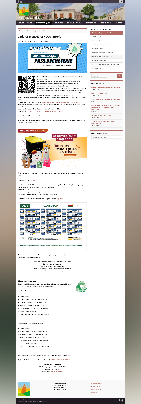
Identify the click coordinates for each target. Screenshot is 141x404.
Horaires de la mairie (96, 383)
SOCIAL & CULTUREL (75, 23)
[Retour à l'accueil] (70, 11)
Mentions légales (95, 389)
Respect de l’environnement (100, 60)
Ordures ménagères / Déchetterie (102, 56)
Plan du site (93, 392)
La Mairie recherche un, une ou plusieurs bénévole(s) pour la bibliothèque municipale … (105, 107)
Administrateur (43, 401)
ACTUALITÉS (58, 23)
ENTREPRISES (91, 23)
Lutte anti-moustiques (99, 93)
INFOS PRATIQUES (43, 23)
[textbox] (52, 281)
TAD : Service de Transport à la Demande (105, 99)
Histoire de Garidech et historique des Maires (105, 64)
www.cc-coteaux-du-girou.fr (57, 271)
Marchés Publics (95, 386)
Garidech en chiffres (98, 68)
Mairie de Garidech (29, 17)
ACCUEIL (21, 23)
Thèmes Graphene (33, 401)
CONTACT (118, 23)
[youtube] (122, 400)
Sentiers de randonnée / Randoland (102, 52)
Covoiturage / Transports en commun (103, 45)
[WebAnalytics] (52, 400)
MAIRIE (30, 23)
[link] (62, 102)
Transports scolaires (98, 49)
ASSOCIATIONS (105, 23)
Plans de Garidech (97, 41)
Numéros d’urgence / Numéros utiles (38, 31)
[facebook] (119, 400)
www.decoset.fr (57, 371)
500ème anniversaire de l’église (102, 115)
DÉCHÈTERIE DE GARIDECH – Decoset (64, 360)
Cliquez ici (59, 199)
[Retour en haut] (136, 399)
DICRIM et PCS (96, 37)
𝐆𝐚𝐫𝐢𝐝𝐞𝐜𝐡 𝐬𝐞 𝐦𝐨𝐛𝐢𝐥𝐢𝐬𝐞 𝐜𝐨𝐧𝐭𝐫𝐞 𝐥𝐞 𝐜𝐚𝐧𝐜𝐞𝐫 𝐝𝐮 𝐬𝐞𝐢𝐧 (105, 87)
